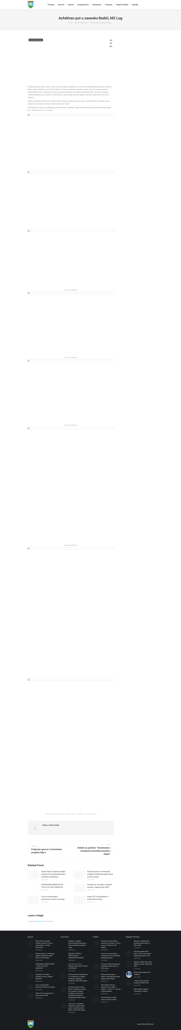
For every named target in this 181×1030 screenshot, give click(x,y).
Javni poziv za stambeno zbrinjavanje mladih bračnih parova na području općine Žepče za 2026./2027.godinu (76, 1007)
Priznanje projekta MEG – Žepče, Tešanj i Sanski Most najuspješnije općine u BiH (142, 953)
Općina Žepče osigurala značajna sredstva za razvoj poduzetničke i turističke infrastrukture (53, 874)
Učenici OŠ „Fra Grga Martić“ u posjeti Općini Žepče (98, 898)
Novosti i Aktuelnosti (36, 40)
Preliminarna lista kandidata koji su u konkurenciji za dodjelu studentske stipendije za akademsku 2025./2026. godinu (78, 978)
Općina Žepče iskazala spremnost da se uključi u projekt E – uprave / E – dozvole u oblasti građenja (111, 988)
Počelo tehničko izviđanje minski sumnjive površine (108, 998)
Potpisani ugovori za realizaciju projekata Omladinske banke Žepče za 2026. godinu (100, 874)
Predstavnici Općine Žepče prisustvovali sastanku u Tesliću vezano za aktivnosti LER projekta (110, 944)
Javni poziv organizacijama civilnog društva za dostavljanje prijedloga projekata (110, 956)
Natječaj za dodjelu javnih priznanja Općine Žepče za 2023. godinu (142, 943)
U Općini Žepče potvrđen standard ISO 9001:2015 (141, 982)
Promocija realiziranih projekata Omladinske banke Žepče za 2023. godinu (110, 966)
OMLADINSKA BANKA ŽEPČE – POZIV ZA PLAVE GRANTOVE (53, 886)
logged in (38, 921)
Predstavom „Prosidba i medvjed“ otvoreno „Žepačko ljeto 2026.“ (99, 886)
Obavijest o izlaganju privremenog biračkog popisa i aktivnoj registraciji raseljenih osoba (77, 944)
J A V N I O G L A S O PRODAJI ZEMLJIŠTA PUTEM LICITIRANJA (77, 966)
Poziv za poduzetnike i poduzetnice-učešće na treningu (53, 898)
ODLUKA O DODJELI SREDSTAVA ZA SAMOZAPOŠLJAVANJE (76, 956)
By (70, 814)
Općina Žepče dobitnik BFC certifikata (142, 973)
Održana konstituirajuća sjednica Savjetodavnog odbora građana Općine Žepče (110, 976)
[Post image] (33, 875)
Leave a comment (91, 814)
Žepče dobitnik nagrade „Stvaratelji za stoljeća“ (141, 990)
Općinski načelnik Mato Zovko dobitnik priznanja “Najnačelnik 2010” (143, 964)
